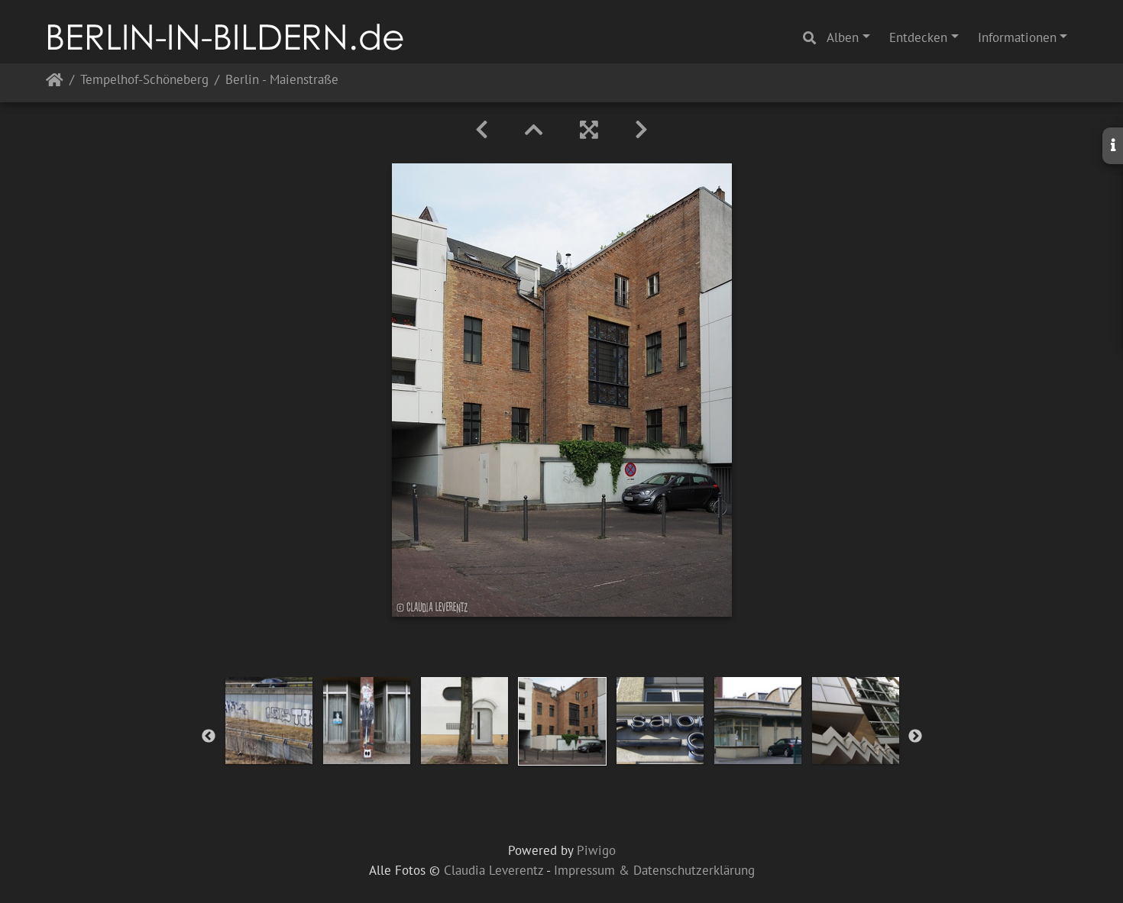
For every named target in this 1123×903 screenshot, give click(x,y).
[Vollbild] (589, 130)
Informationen (1017, 37)
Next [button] (915, 736)
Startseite (54, 82)
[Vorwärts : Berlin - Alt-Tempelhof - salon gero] (641, 130)
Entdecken (918, 37)
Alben (843, 37)
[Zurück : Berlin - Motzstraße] (481, 130)
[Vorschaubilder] (534, 130)
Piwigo (596, 850)
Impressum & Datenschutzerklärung (654, 870)
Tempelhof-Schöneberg (144, 80)
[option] (269, 720)
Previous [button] (208, 736)
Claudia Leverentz (493, 870)
